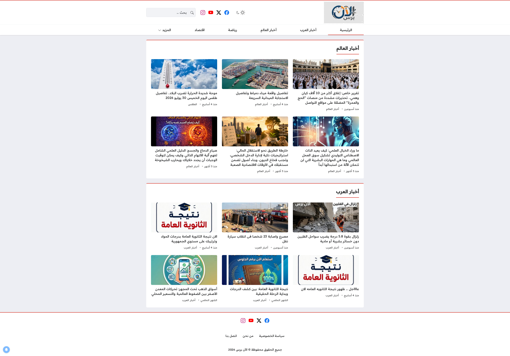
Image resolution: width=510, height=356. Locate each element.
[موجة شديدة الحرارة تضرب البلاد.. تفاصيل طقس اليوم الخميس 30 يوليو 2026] (184, 85)
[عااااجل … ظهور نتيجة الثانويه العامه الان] (326, 279)
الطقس (192, 104)
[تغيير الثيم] (240, 13)
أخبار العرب (332, 247)
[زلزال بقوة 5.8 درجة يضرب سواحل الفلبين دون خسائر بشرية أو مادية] (326, 226)
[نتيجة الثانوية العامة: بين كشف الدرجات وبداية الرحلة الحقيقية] (255, 279)
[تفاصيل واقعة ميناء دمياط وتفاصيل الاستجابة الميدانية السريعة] (255, 85)
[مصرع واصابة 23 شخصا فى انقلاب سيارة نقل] (255, 226)
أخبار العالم (332, 109)
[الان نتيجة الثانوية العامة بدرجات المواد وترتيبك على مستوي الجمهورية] (184, 226)
